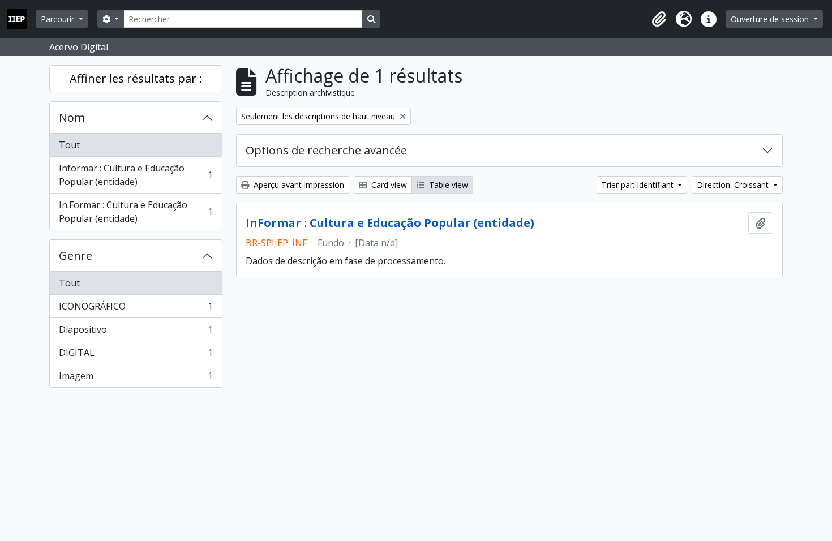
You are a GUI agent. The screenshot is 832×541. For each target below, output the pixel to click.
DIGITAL (135, 355)
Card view (388, 184)
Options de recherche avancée (326, 150)
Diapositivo (135, 332)
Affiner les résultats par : (136, 78)
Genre (75, 255)
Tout (69, 145)
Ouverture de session (771, 19)
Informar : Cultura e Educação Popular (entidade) (135, 175)
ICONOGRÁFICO (135, 309)
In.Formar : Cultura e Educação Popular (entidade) (135, 212)
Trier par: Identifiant (639, 184)
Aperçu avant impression (297, 184)
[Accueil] (21, 19)
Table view (447, 184)
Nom (72, 117)
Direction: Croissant (734, 184)
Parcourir (58, 19)
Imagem (135, 378)
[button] (658, 19)
